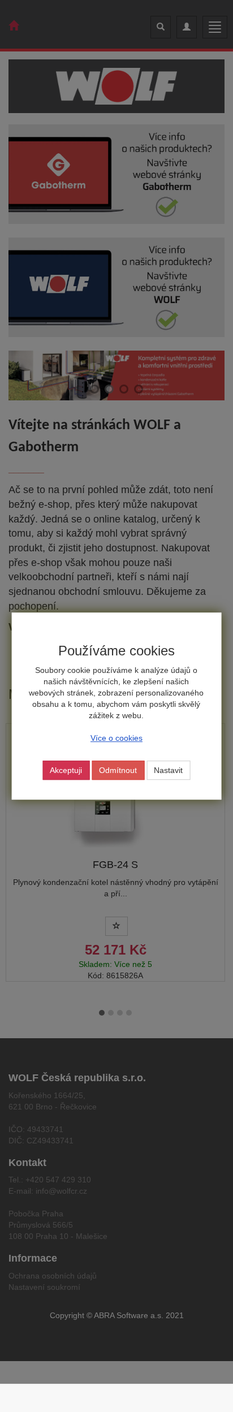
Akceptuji (66, 770)
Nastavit (168, 770)
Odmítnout (118, 770)
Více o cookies (116, 737)
